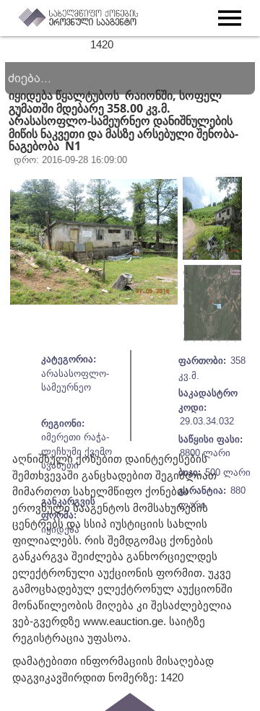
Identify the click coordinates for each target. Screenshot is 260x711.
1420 (101, 44)
